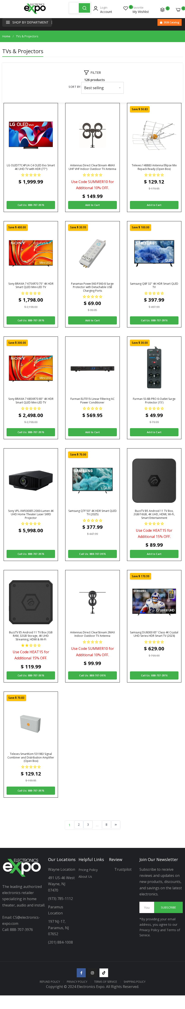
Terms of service (105, 982)
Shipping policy (135, 982)
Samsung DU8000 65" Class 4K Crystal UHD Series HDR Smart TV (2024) (154, 634)
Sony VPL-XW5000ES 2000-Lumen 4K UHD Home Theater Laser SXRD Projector (31, 514)
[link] (176, 971)
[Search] (84, 8)
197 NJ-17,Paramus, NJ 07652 (58, 927)
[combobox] (74, 8)
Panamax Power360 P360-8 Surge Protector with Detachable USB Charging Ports (92, 287)
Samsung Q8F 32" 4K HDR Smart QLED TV (154, 285)
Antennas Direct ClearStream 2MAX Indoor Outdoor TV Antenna (92, 634)
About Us (85, 876)
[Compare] (162, 9)
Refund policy (50, 982)
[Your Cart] (178, 9)
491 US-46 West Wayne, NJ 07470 (62, 883)
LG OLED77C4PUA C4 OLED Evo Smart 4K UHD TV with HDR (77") (31, 167)
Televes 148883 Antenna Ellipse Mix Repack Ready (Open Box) (154, 167)
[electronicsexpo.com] (35, 13)
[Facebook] (81, 972)
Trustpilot (123, 869)
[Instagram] (92, 972)
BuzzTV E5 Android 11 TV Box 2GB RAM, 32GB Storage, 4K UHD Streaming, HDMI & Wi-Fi (31, 636)
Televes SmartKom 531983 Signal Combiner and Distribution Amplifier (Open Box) (30, 757)
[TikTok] (103, 972)
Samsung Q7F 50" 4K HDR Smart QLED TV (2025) (92, 512)
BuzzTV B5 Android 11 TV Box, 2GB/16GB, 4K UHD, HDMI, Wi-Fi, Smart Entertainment (154, 514)
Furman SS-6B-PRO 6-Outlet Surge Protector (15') (154, 400)
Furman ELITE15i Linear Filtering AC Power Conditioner (92, 400)
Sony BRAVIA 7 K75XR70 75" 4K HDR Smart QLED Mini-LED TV (30, 285)
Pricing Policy (88, 870)
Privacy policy (77, 982)
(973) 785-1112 (61, 898)
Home (6, 36)
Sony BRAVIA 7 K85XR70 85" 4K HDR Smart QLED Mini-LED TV (30, 400)
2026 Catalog (171, 22)
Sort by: (75, 87)
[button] (31, 175)
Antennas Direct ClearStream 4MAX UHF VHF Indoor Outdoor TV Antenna (92, 167)
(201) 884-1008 (60, 942)
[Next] (115, 825)
